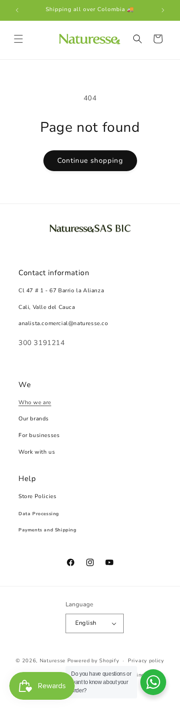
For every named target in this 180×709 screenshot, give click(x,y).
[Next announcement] (163, 10)
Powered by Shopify (93, 660)
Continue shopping (90, 160)
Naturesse (53, 660)
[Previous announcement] (17, 10)
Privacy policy (146, 660)
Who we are (34, 402)
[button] (18, 39)
